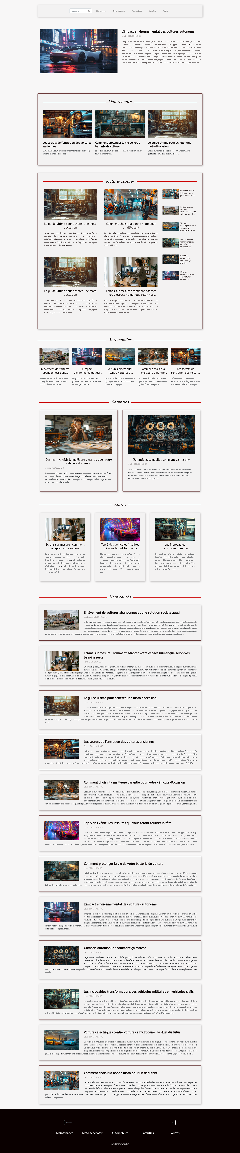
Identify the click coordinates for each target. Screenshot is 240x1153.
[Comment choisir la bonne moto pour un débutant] (131, 204)
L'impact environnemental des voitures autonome (158, 31)
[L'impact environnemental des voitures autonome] (79, 51)
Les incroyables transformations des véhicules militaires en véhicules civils (187, 244)
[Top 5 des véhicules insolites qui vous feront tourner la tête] (120, 529)
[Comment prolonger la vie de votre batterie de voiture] (120, 124)
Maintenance (101, 11)
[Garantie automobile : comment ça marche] (170, 259)
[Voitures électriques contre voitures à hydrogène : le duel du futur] (170, 226)
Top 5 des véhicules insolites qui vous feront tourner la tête (120, 548)
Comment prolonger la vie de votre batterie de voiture (117, 144)
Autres (165, 11)
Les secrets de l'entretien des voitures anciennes (67, 144)
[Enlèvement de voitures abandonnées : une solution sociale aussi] (170, 210)
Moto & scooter (119, 11)
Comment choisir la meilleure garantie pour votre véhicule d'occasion (153, 374)
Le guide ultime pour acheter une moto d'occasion (169, 144)
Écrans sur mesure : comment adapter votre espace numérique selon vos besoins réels (131, 294)
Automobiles (137, 11)
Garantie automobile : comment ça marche (185, 259)
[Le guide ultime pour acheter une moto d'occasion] (172, 124)
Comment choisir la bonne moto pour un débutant (131, 225)
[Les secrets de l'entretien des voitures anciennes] (67, 124)
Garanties (152, 11)
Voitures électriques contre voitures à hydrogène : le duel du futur (188, 228)
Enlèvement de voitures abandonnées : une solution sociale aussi (188, 212)
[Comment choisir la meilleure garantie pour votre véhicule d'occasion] (153, 356)
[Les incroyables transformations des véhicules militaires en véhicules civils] (170, 243)
